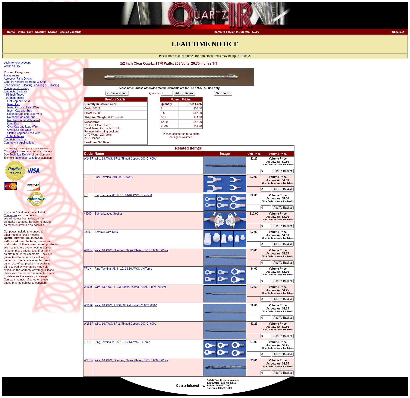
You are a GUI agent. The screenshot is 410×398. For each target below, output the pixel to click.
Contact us (10, 215)
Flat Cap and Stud (18, 101)
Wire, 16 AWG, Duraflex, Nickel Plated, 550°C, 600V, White (131, 250)
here (13, 151)
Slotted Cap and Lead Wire (23, 133)
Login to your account (17, 62)
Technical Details (20, 154)
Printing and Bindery (16, 88)
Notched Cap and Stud (21, 117)
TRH (86, 342)
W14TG (88, 287)
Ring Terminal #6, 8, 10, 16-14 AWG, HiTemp (122, 342)
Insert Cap (13, 104)
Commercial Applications (19, 142)
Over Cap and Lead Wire (22, 126)
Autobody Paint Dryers (18, 78)
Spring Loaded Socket (108, 213)
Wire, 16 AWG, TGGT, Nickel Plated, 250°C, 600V (126, 305)
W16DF (88, 250)
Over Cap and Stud (19, 129)
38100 (87, 232)
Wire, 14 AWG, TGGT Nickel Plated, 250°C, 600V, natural (130, 287)
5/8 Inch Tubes (15, 136)
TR (86, 195)
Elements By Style (15, 91)
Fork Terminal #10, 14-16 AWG (114, 177)
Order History (12, 65)
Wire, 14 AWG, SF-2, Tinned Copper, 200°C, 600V (126, 158)
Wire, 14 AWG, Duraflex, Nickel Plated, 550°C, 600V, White (131, 360)
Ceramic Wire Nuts (106, 232)
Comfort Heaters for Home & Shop (25, 81)
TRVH (87, 268)
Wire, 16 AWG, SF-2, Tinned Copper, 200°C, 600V (126, 323)
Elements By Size (15, 139)
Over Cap (13, 123)
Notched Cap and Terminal (23, 120)
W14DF (88, 360)
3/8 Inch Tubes (15, 94)
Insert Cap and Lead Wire (23, 107)
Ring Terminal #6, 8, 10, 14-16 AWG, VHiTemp (123, 268)
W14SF (88, 158)
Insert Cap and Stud (19, 110)
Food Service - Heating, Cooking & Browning (31, 85)
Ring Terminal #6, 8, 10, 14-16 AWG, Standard (123, 195)
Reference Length (26, 157)
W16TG (88, 305)
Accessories (11, 75)
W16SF (88, 323)
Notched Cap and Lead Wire (24, 113)
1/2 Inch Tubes (15, 97)
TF (85, 177)
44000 (87, 213)
